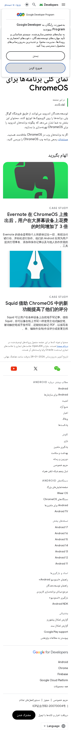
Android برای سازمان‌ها (56, 394)
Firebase (63, 674)
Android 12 (61, 557)
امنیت (65, 400)
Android (63, 388)
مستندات (63, 139)
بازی (66, 440)
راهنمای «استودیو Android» (53, 579)
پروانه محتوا (62, 346)
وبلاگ (65, 419)
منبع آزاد (64, 406)
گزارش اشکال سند (59, 625)
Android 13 (61, 551)
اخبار (65, 412)
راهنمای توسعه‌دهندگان (57, 585)
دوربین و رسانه (60, 459)
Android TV (61, 511)
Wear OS (62, 493)
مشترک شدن (24, 715)
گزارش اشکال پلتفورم (57, 619)
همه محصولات (61, 686)
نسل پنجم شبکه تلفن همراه (55, 471)
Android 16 (61, 533)
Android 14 (61, 545)
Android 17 (61, 527)
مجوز (46, 699)
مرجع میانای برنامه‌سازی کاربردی (52, 591)
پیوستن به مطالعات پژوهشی (54, 637)
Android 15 (61, 539)
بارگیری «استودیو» (58, 597)
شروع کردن (35, 68)
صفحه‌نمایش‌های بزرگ (57, 487)
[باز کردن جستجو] (34, 4)
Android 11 (61, 563)
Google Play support (56, 631)
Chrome (63, 668)
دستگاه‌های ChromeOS (55, 499)
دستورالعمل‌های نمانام (29, 699)
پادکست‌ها (63, 425)
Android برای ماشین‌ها (56, 505)
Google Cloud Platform (54, 680)
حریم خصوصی (60, 465)
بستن (35, 56)
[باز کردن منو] (63, 4)
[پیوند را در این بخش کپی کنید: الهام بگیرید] (43, 155)
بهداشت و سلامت (59, 453)
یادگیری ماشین (61, 447)
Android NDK (60, 603)
